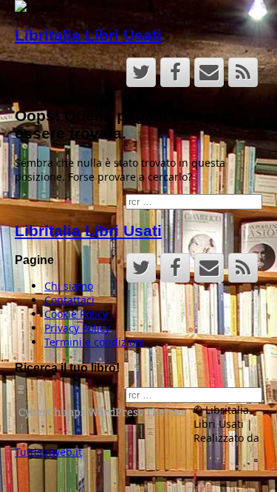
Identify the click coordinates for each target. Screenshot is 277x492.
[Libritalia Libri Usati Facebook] (175, 72)
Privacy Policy (77, 328)
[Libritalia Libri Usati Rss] (243, 72)
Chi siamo (68, 286)
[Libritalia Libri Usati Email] (209, 72)
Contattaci (69, 300)
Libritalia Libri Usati (88, 35)
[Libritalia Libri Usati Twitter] (141, 72)
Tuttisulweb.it (48, 452)
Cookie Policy (76, 314)
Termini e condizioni (94, 342)
